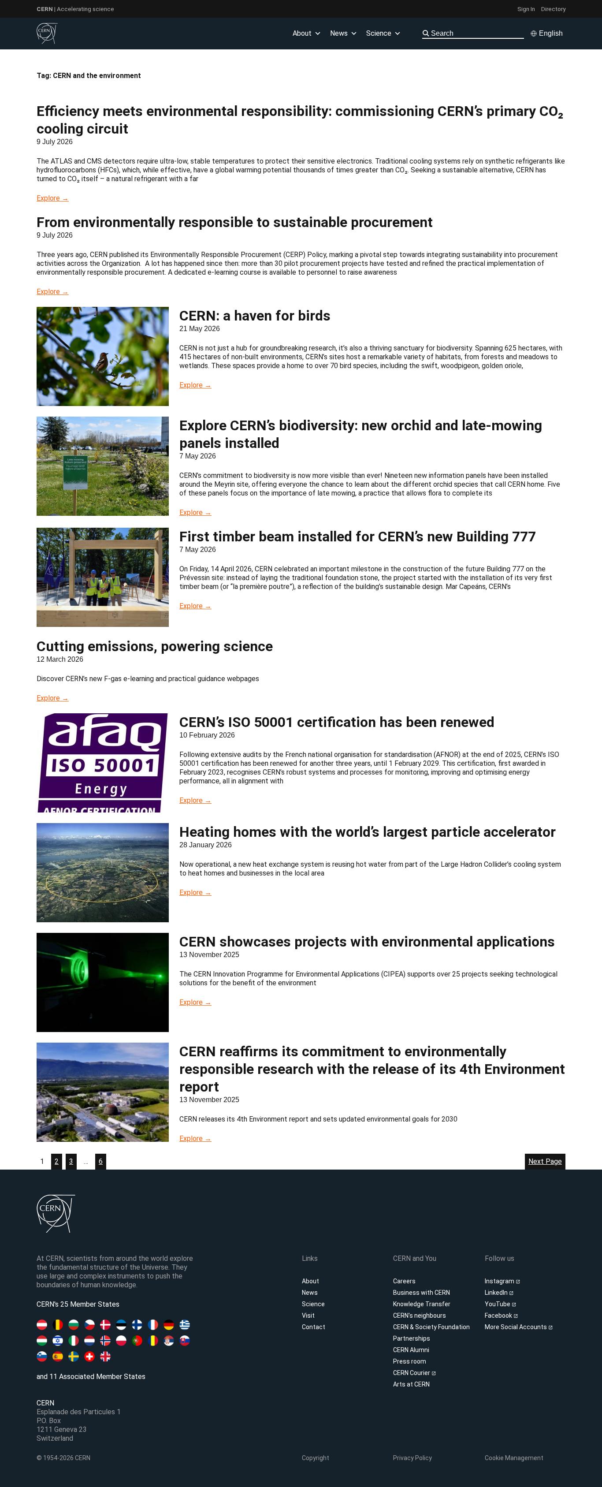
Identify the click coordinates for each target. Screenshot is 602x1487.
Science (378, 33)
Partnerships (411, 1338)
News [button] (339, 33)
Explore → (53, 198)
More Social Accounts (516, 1326)
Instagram (500, 1281)
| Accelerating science (75, 8)
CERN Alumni (411, 1349)
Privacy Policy (412, 1457)
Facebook (499, 1315)
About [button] (302, 33)
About (310, 1281)
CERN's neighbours (419, 1315)
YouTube (498, 1304)
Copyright (315, 1457)
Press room (409, 1361)
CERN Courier (412, 1372)
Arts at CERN (411, 1384)
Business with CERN (421, 1292)
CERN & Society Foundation (431, 1326)
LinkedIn (497, 1292)
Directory (553, 8)
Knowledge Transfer (421, 1304)
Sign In (526, 8)
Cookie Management (514, 1457)
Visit (308, 1315)
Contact (313, 1326)
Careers (404, 1281)
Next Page (545, 1161)
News (310, 1292)
